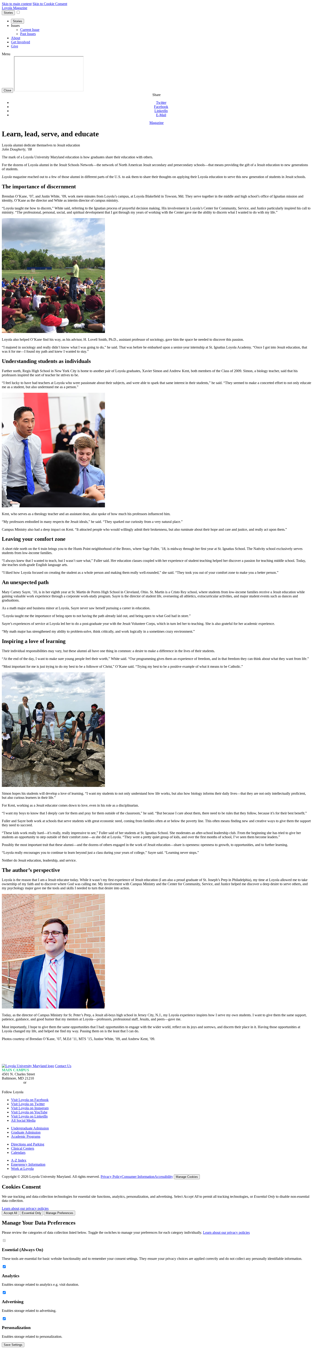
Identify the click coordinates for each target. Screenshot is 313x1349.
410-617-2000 (12, 1082)
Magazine (156, 123)
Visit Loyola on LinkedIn (29, 1116)
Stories (8, 12)
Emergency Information (28, 1164)
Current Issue (29, 30)
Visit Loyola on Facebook (30, 1100)
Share (156, 95)
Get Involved (20, 42)
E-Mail (161, 115)
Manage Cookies (187, 1177)
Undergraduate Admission (30, 1128)
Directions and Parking (27, 1144)
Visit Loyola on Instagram (30, 1108)
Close (7, 90)
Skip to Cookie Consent (50, 4)
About (15, 38)
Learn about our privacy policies (25, 1208)
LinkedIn (161, 111)
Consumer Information (138, 1177)
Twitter (161, 102)
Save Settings (13, 1344)
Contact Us (63, 1066)
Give (14, 46)
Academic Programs (25, 1136)
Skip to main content (17, 4)
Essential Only (31, 1213)
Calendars (18, 1152)
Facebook (161, 107)
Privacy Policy (111, 1177)
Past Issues (28, 34)
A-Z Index (18, 1160)
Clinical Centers (22, 1148)
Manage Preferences (59, 1213)
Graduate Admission (26, 1132)
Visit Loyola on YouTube (29, 1112)
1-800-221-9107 (39, 1082)
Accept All (10, 1213)
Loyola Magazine (14, 8)
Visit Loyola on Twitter (28, 1104)
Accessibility (163, 1177)
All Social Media (23, 1120)
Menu (6, 54)
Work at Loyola (22, 1168)
